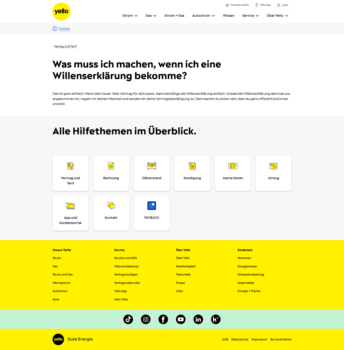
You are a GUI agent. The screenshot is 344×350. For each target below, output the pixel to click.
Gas (149, 15)
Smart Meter (246, 283)
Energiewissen (247, 266)
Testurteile (183, 275)
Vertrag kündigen (126, 275)
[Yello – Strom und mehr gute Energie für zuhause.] (61, 12)
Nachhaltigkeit (186, 266)
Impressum (259, 339)
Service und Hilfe (125, 258)
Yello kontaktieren (126, 266)
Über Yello (275, 15)
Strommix (244, 258)
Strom (127, 15)
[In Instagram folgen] (145, 319)
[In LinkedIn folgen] (198, 319)
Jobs (179, 291)
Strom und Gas (63, 275)
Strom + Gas (174, 15)
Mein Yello (121, 299)
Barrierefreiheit (280, 339)
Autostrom (201, 15)
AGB (225, 339)
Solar (56, 299)
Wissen (228, 15)
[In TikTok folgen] (128, 319)
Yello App (120, 291)
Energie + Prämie (249, 291)
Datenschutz (239, 339)
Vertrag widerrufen (127, 283)
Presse (180, 283)
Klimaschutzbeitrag (251, 275)
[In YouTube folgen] (181, 319)
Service (248, 15)
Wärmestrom (61, 283)
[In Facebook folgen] (163, 319)
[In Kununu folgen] (216, 319)
